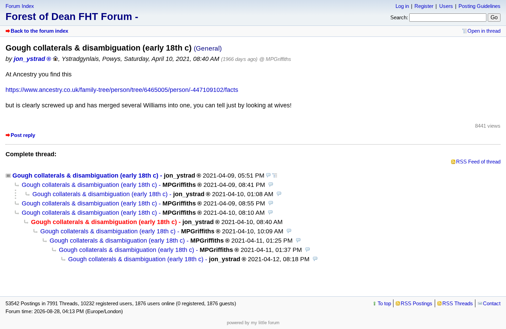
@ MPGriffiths (275, 59)
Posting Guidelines (479, 6)
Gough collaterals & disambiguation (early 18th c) (85, 175)
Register (423, 6)
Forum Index (20, 6)
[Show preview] (268, 175)
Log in (402, 6)
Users (446, 6)
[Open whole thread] (274, 175)
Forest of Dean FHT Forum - (72, 16)
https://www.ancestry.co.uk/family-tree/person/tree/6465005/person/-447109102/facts (122, 89)
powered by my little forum (253, 322)
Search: (399, 17)
